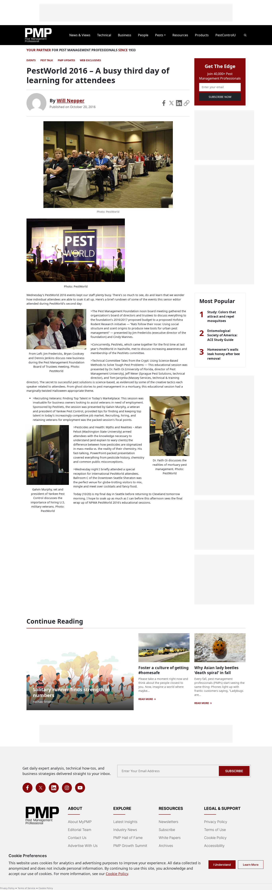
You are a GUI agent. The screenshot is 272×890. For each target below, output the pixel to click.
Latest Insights (125, 822)
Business (124, 35)
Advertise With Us (83, 846)
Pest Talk (46, 60)
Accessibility (214, 846)
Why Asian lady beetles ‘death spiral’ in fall (216, 670)
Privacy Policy (215, 822)
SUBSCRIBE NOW (220, 97)
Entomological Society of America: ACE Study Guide (222, 335)
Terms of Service (26, 888)
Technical (104, 35)
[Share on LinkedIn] (179, 103)
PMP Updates (66, 60)
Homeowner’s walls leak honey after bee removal (223, 354)
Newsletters (168, 822)
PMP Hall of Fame (128, 838)
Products (202, 35)
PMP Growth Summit (130, 846)
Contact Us (77, 838)
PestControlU (225, 35)
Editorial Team (79, 830)
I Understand (222, 864)
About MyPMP (80, 822)
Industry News (125, 830)
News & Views (79, 35)
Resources (180, 35)
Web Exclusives (90, 60)
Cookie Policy (215, 838)
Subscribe (234, 771)
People (143, 35)
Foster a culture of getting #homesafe (163, 670)
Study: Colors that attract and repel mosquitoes (221, 316)
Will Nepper (70, 100)
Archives (166, 846)
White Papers (170, 838)
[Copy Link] (187, 103)
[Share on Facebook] (164, 103)
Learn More (250, 864)
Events (31, 60)
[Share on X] (171, 103)
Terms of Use (215, 830)
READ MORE (146, 699)
